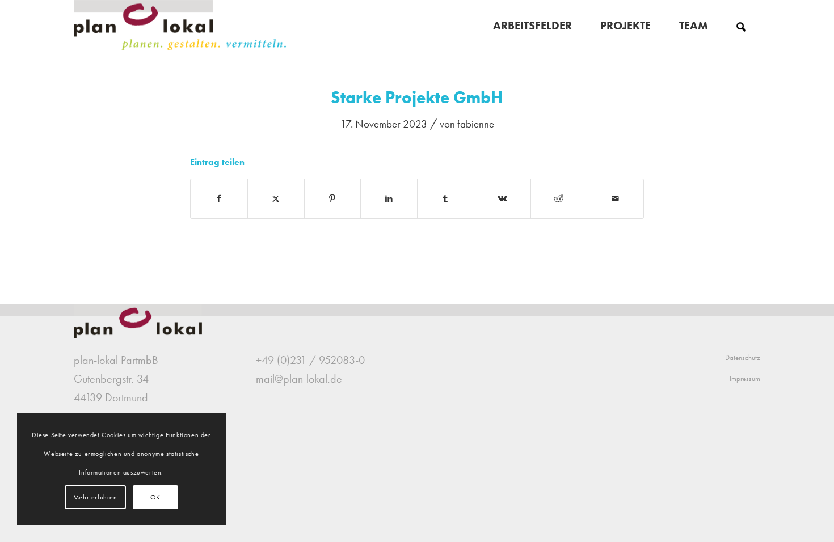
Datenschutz (742, 357)
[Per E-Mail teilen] (615, 198)
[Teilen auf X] (276, 198)
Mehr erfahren (95, 497)
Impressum (745, 378)
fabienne (475, 124)
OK (155, 497)
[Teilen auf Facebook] (219, 198)
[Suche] (741, 25)
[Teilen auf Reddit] (559, 198)
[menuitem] (532, 25)
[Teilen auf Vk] (502, 198)
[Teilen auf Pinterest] (333, 198)
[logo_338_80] (181, 25)
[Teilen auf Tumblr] (446, 198)
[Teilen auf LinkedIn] (389, 198)
